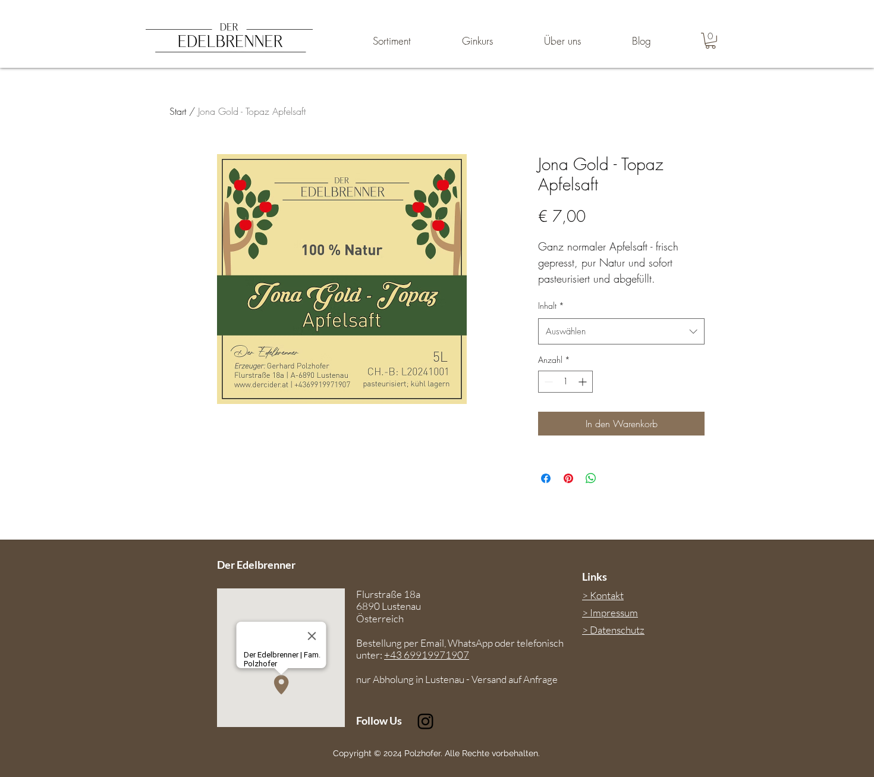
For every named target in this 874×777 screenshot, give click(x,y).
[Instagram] (425, 721)
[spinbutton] (565, 381)
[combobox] (621, 331)
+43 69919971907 (426, 654)
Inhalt (551, 305)
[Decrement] (547, 381)
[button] (710, 41)
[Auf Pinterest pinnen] (568, 478)
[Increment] (583, 381)
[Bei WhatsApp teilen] (591, 478)
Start (177, 111)
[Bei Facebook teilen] (546, 478)
